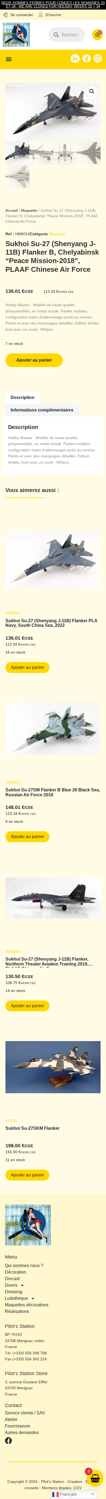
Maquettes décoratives (26, 1305)
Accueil (11, 210)
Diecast (12, 1278)
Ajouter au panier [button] (27, 667)
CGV (77, 1488)
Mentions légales (56, 1488)
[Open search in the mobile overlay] (67, 35)
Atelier (11, 1419)
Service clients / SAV (25, 1413)
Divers (11, 1285)
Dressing (13, 1291)
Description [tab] (23, 397)
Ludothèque (16, 1298)
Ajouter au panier (34, 360)
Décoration (15, 1272)
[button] (8, 59)
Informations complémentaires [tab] (42, 410)
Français (68, 1494)
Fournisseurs (17, 1426)
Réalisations (17, 1311)
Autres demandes (22, 1433)
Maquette (29, 210)
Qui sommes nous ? (24, 1265)
